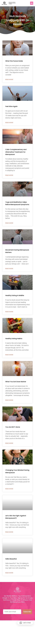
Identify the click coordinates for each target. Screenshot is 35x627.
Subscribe (27, 611)
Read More (9, 79)
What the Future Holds (14, 61)
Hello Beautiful (11, 559)
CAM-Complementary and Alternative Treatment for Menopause (15, 151)
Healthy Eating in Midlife (14, 295)
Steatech (26, 625)
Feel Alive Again (11, 106)
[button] (31, 3)
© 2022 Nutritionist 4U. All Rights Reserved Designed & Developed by (18, 624)
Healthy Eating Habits (13, 338)
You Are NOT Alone (12, 427)
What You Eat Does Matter (15, 382)
